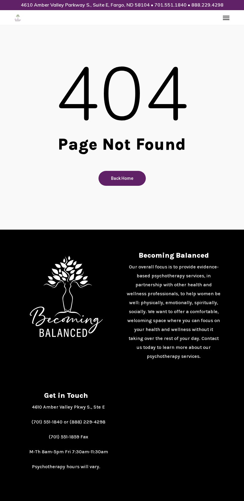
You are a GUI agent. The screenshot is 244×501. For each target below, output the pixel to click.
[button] (226, 18)
